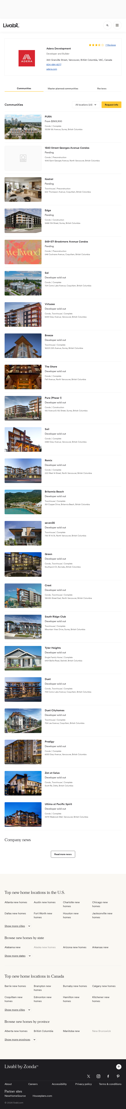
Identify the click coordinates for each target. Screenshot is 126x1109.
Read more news (63, 854)
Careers (33, 1084)
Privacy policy (83, 1084)
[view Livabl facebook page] (108, 1077)
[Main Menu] (117, 25)
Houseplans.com (42, 1095)
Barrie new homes (15, 986)
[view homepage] (11, 25)
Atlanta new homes (16, 902)
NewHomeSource (15, 1095)
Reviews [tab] (101, 88)
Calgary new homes (104, 986)
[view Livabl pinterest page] (118, 1077)
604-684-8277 (53, 64)
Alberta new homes (16, 1031)
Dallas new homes (15, 913)
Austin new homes (44, 902)
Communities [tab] (24, 88)
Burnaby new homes (75, 986)
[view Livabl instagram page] (98, 1077)
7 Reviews (110, 45)
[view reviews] (92, 45)
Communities (14, 104)
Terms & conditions (110, 1084)
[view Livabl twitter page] (88, 1077)
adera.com (51, 69)
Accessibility (59, 1084)
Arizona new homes (74, 947)
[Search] (107, 25)
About (8, 1084)
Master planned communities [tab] (63, 88)
